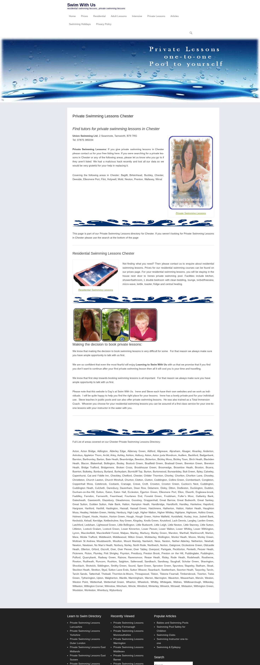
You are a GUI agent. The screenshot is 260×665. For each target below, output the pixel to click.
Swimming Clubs (166, 634)
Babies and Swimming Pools (172, 622)
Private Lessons (156, 16)
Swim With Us (81, 4)
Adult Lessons (119, 16)
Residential (99, 16)
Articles (175, 16)
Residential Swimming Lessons (95, 289)
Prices (84, 16)
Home (72, 16)
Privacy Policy (103, 24)
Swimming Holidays (80, 24)
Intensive (137, 16)
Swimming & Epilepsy (169, 647)
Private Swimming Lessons (191, 213)
